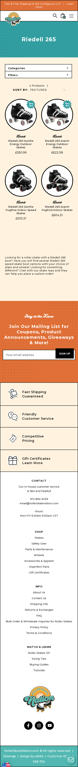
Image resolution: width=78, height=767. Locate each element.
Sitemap (9, 756)
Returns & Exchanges (39, 609)
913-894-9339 (39, 499)
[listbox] (48, 89)
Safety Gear (39, 543)
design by (27, 756)
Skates (39, 537)
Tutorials (39, 670)
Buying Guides (39, 664)
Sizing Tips (39, 658)
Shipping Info (39, 604)
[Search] (54, 15)
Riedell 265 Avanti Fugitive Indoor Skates (57, 208)
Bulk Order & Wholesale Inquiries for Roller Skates (39, 621)
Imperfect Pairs (39, 566)
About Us (39, 592)
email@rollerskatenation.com (39, 503)
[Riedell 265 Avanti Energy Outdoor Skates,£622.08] (57, 115)
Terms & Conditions (39, 633)
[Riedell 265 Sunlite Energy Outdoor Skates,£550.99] (21, 115)
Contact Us (39, 598)
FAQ (39, 615)
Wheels (39, 555)
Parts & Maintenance (39, 549)
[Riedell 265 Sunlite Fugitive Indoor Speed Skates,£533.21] (21, 180)
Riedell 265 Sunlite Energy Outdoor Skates (20, 144)
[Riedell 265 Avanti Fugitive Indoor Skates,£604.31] (57, 180)
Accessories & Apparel (39, 561)
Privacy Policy (39, 627)
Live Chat (70, 760)
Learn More (32, 463)
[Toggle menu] (71, 16)
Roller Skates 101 (39, 653)
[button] (38, 67)
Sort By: (20, 89)
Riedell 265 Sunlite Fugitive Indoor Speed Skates (21, 210)
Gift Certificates (39, 572)
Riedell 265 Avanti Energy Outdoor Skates (57, 144)
